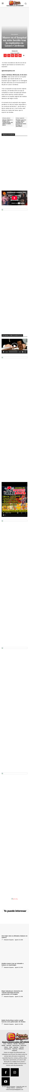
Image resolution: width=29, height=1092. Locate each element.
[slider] (13, 351)
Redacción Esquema (9, 939)
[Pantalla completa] (25, 352)
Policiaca (14, 34)
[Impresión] (20, 55)
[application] (14, 346)
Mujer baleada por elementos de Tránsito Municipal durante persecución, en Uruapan (12, 992)
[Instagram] (15, 1072)
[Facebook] (5, 55)
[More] (23, 55)
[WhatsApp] (12, 55)
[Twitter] (8, 55)
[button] (14, 346)
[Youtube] (6, 1081)
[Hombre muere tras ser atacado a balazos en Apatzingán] (14, 952)
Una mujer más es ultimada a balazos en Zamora (14, 936)
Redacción (15, 51)
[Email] (16, 55)
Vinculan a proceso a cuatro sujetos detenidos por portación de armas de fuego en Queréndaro (21, 123)
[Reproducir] (4, 352)
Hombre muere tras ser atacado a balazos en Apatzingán (12, 964)
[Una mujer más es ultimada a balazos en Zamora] (14, 925)
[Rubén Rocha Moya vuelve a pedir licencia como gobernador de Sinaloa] (14, 1009)
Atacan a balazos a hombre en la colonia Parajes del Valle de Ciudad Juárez (7, 122)
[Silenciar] (23, 352)
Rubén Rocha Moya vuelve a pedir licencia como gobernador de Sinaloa (13, 1021)
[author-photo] (3, 940)
